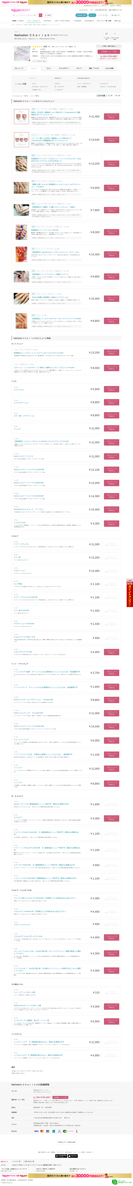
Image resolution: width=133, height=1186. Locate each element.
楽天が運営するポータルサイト (78, 1169)
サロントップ (19, 68)
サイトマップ (60, 1152)
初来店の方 (58, 78)
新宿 (30, 24)
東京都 (26, 24)
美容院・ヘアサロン (18, 20)
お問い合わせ (68, 1152)
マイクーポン (104, 15)
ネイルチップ (104, 83)
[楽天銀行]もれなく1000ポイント (92, 5)
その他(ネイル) (36, 89)
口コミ (49, 68)
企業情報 (3, 1180)
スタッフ (79, 68)
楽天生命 (112, 5)
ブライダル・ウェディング (40, 86)
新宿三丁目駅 (36, 24)
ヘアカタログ (77, 20)
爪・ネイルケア (59, 86)
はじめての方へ (83, 10)
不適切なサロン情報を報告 (66, 1142)
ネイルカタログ (89, 20)
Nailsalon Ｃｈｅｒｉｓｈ (48, 24)
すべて (34, 78)
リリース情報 (81, 1152)
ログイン (92, 15)
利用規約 (53, 1152)
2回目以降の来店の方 (83, 78)
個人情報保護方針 (11, 1180)
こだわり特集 (109, 68)
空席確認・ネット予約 (108, 51)
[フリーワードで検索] (40, 15)
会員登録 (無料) (81, 15)
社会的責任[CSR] (22, 1180)
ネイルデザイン (64, 68)
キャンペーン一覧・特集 (104, 20)
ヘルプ (91, 10)
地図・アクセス (94, 68)
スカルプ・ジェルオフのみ (108, 86)
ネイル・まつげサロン (33, 20)
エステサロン (47, 20)
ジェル (34, 83)
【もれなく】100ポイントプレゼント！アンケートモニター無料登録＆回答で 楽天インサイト (37, 1165)
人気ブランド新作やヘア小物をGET (45, 1169)
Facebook (88, 1152)
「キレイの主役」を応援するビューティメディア (14, 1169)
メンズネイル (59, 89)
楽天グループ (105, 5)
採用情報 (30, 1180)
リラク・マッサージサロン (62, 20)
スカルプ (57, 83)
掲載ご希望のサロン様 (115, 10)
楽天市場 (118, 5)
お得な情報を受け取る (101, 10)
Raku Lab (117, 20)
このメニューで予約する (111, 116)
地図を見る (67, 1117)
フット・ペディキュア (83, 83)
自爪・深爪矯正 (82, 86)
